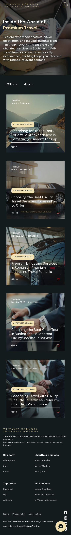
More (27, 84)
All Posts (11, 84)
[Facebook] (65, 512)
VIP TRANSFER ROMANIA (23, 124)
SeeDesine (33, 526)
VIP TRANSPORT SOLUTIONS (24, 389)
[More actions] (59, 102)
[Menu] (65, 4)
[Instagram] (65, 518)
